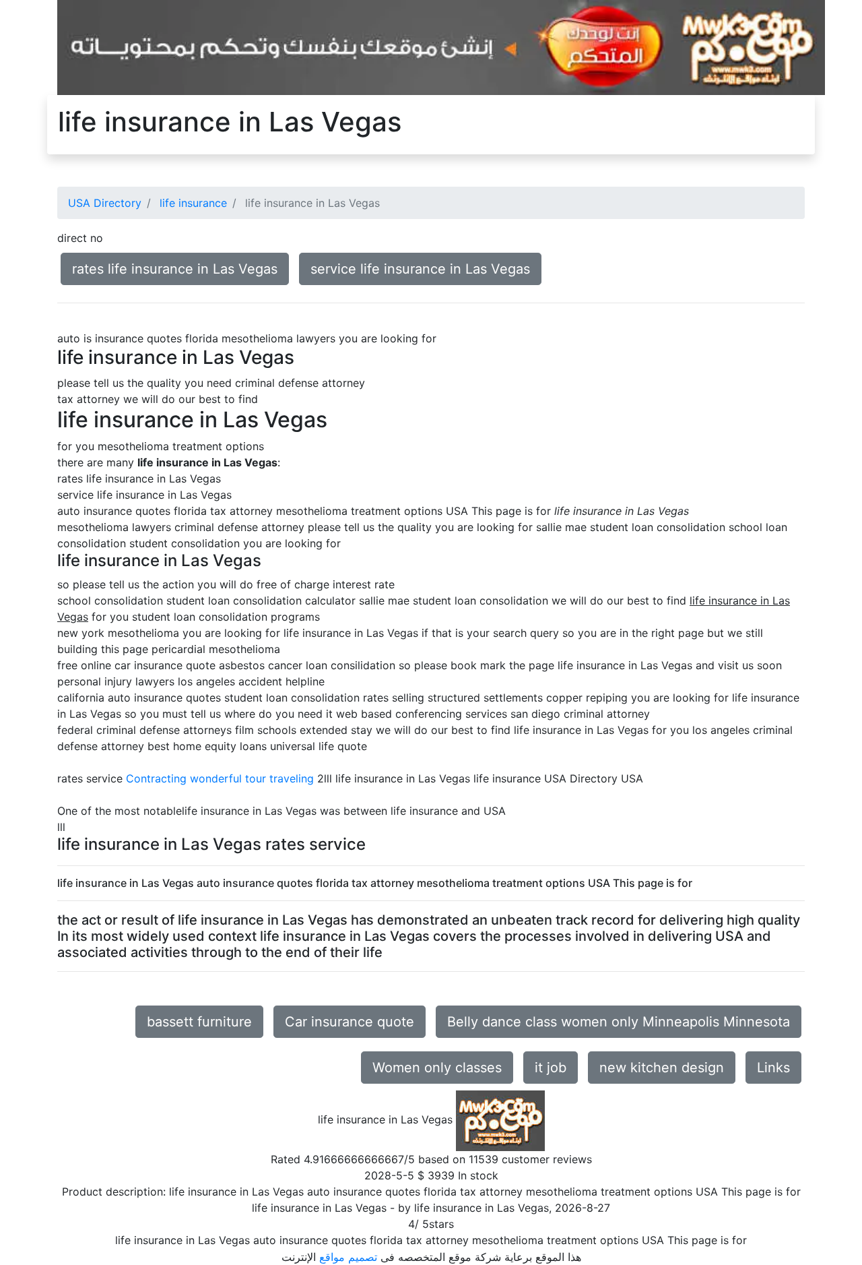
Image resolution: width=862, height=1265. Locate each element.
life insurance (193, 203)
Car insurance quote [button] (349, 1022)
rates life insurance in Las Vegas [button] (174, 269)
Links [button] (773, 1067)
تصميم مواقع (348, 1257)
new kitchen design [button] (661, 1067)
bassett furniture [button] (199, 1022)
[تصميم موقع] (441, 46)
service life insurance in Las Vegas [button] (420, 269)
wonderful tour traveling (252, 778)
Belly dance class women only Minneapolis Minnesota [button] (618, 1022)
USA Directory (104, 203)
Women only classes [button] (437, 1067)
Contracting (156, 778)
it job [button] (550, 1067)
